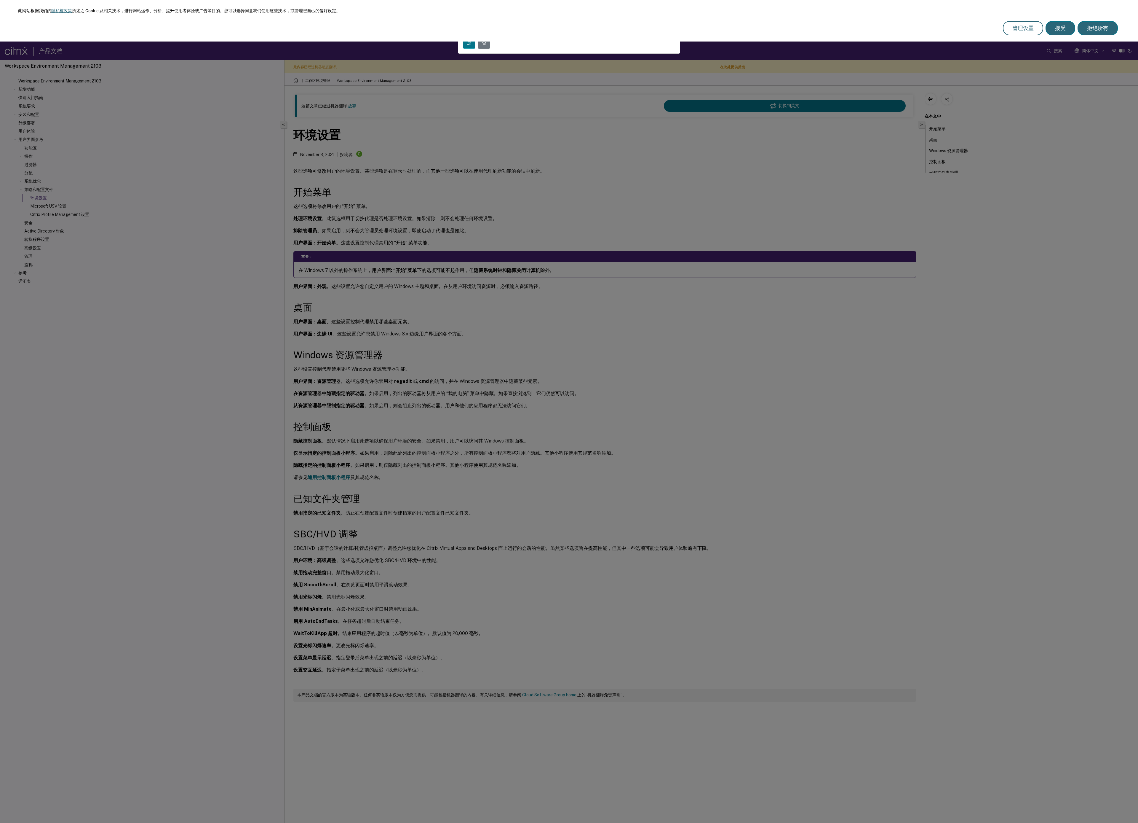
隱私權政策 (61, 10)
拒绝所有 (1097, 28)
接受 (1060, 28)
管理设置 (1023, 28)
